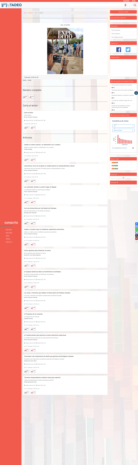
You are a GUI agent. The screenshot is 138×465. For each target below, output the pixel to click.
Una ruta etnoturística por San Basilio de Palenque (40, 208)
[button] (136, 93)
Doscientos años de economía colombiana (123, 90)
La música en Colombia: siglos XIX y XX (122, 100)
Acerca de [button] (8, 242)
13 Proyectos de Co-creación (33, 314)
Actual (7, 236)
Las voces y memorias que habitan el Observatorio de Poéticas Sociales (47, 293)
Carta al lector (28, 112)
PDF (26, 96)
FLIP (33, 96)
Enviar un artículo (123, 12)
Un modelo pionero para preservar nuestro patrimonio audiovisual (45, 335)
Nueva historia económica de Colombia (122, 85)
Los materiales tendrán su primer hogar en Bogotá (40, 187)
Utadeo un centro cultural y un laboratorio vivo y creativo (42, 144)
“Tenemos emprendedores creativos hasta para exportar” (42, 377)
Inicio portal (9, 229)
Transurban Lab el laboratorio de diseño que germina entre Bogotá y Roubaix (49, 356)
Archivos (8, 239)
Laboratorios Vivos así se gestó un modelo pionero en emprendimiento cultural (49, 166)
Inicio (25, 12)
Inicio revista (9, 233)
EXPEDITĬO (11, 223)
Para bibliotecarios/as (117, 37)
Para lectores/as (116, 30)
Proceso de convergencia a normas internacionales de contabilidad (121, 106)
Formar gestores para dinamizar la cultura (37, 250)
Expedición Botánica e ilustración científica (123, 95)
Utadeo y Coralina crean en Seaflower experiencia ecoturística (44, 229)
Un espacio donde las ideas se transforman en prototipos (42, 271)
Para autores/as (116, 33)
